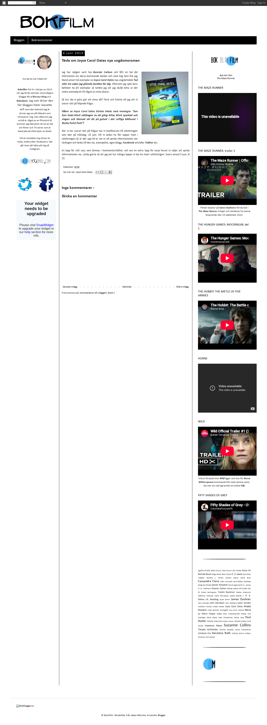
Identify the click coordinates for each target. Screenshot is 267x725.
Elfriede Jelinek (232, 589)
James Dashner (241, 599)
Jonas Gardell (244, 603)
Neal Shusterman (226, 618)
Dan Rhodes (207, 585)
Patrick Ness (239, 618)
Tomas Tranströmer (243, 630)
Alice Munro (227, 571)
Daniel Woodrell (220, 585)
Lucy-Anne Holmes (236, 610)
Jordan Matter (218, 607)
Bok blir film (226, 75)
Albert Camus (216, 571)
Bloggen (19, 40)
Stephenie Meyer (213, 626)
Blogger (161, 715)
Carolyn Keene (232, 578)
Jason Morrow (138, 715)
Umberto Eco (204, 633)
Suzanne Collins (237, 625)
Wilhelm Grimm (238, 633)
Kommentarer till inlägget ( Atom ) (97, 293)
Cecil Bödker (238, 582)
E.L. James (247, 585)
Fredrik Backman (226, 592)
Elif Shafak (243, 589)
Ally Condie (236, 571)
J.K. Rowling (212, 599)
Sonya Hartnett (234, 621)
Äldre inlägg (182, 287)
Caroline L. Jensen (214, 578)
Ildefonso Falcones (205, 596)
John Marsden (203, 603)
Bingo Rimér (216, 574)
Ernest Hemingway (209, 592)
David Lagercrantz (235, 585)
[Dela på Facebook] (110, 172)
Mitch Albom (212, 618)
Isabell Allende (236, 596)
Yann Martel (210, 637)
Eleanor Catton (219, 588)
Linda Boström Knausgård (218, 610)
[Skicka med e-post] (97, 172)
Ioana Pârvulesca (221, 596)
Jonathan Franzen (205, 607)
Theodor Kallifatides (208, 630)
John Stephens (231, 603)
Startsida (126, 287)
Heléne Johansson (243, 592)
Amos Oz (246, 570)
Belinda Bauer (204, 574)
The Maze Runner (226, 78)
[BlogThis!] (102, 172)
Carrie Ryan (245, 578)
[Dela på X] (106, 172)
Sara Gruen (223, 621)
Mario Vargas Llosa (212, 614)
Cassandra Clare (208, 581)
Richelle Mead (212, 621)
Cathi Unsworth (226, 582)
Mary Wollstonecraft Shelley (234, 614)
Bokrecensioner (41, 40)
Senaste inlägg (70, 287)
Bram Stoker (226, 574)
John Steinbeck (217, 603)
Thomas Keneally (226, 630)
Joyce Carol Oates (84, 172)
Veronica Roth (221, 633)
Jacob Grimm (225, 600)
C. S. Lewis (237, 574)
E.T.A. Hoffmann (204, 589)
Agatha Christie (204, 571)
